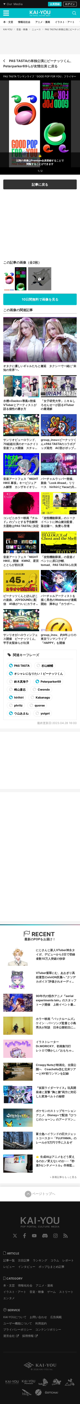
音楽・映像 (22, 29)
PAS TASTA (22, 665)
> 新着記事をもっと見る (63, 1177)
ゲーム (51, 1291)
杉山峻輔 (47, 665)
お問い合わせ (38, 1317)
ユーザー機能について (17, 1323)
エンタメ (9, 1298)
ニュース (36, 29)
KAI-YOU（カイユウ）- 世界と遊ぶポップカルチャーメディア (40, 13)
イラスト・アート (14, 1291)
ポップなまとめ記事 (51, 1266)
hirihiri (19, 697)
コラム (54, 1260)
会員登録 (55, 4)
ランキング (40, 1260)
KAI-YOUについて (14, 1317)
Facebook (24, 1235)
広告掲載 (56, 1317)
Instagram (55, 1235)
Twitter (15, 1235)
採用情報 (28, 1335)
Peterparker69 (50, 681)
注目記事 (24, 1260)
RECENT (42, 934)
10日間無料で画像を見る (40, 299)
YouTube (34, 1235)
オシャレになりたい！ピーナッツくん (38, 673)
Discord (45, 1235)
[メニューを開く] (6, 13)
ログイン (70, 4)
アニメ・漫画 (44, 1285)
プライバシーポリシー (17, 1329)
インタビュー (26, 1266)
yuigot (45, 713)
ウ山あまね (21, 713)
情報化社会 (25, 1285)
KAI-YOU (7, 29)
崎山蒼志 (20, 689)
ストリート (66, 1291)
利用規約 (41, 1323)
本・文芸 (9, 1285)
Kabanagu (42, 697)
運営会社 (9, 1335)
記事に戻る (40, 184)
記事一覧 (9, 1260)
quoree (39, 705)
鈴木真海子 (21, 681)
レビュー (9, 1266)
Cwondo (43, 689)
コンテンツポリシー (48, 1329)
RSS (65, 1235)
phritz (18, 705)
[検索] (74, 13)
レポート (68, 1260)
